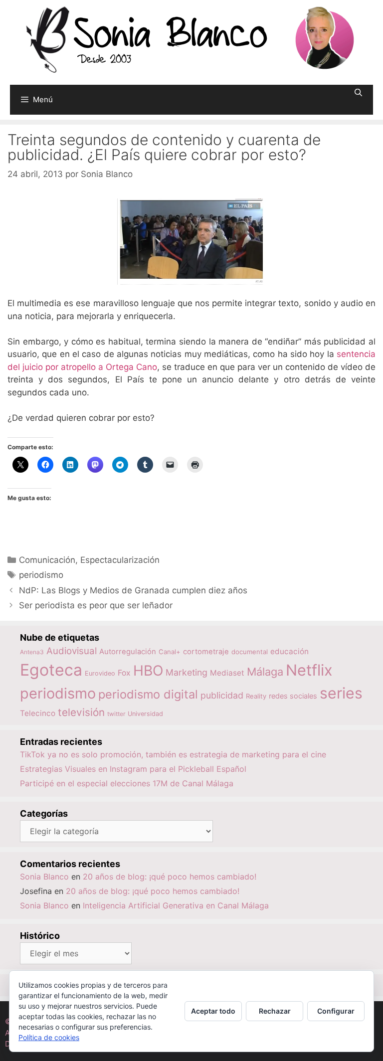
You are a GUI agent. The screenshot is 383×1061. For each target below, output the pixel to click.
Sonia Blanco (44, 877)
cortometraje (206, 651)
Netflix (309, 670)
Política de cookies (48, 1037)
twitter (116, 713)
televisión (81, 712)
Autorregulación (127, 651)
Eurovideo (100, 673)
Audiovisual (71, 651)
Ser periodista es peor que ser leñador (96, 605)
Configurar (336, 1011)
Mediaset (227, 673)
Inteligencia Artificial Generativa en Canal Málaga (176, 905)
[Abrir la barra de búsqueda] (358, 92)
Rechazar (275, 1011)
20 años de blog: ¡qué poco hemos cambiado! (169, 877)
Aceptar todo (213, 1011)
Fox (124, 673)
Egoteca (51, 670)
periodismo (41, 575)
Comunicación (47, 560)
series (341, 693)
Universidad (145, 713)
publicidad (221, 695)
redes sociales (293, 696)
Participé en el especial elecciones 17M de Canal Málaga (126, 783)
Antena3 (32, 652)
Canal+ (170, 652)
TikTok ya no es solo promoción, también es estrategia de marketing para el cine (173, 754)
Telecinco (37, 713)
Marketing (186, 672)
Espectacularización (120, 560)
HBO (148, 670)
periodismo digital (148, 694)
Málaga (265, 671)
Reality (256, 696)
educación (289, 651)
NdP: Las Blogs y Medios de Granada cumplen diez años (133, 590)
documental (249, 652)
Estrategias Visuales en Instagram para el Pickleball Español (133, 769)
